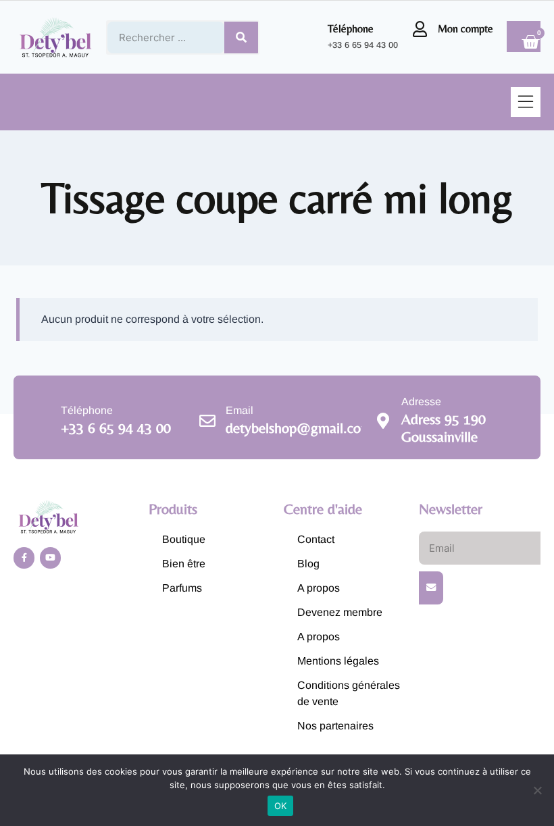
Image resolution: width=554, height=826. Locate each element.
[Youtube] (50, 557)
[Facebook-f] (24, 557)
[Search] (241, 37)
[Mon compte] (419, 29)
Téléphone (351, 28)
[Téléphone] (309, 37)
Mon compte (465, 28)
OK (280, 805)
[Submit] (431, 587)
